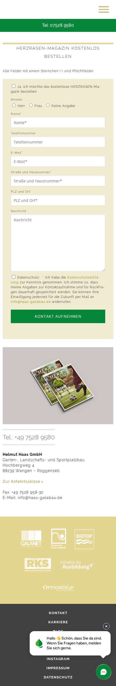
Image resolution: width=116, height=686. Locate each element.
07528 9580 (62, 25)
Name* (16, 114)
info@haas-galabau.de (31, 302)
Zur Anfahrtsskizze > (23, 481)
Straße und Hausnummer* (31, 172)
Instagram (58, 659)
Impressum (58, 668)
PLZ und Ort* (21, 191)
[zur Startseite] (27, 9)
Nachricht (18, 211)
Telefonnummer (23, 133)
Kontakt (58, 613)
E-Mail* (16, 153)
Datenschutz (58, 677)
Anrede (16, 99)
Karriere (58, 622)
